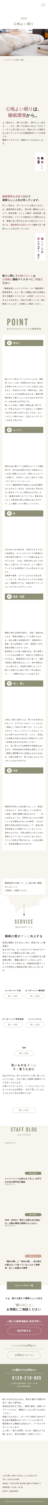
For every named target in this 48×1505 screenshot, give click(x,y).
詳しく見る (13, 996)
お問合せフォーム (24, 1355)
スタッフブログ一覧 (24, 1285)
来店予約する (24, 1331)
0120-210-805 (27, 1378)
